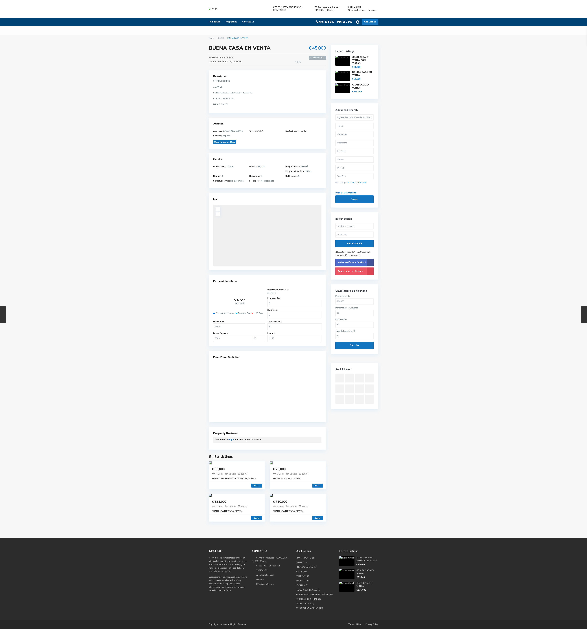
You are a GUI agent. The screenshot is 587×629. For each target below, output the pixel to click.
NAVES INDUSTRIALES (306, 590)
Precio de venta (342, 296)
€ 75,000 (279, 469)
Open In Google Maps (224, 142)
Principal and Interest (278, 289)
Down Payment (220, 333)
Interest (271, 333)
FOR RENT (301, 576)
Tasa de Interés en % (345, 331)
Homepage (214, 21)
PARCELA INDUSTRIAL (306, 599)
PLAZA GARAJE (303, 603)
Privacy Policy (371, 624)
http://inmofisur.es (265, 584)
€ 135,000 (219, 502)
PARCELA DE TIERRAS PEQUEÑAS (312, 594)
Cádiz (303, 131)
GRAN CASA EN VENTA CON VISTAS (360, 60)
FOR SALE (227, 57)
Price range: (340, 183)
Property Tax (273, 298)
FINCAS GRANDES (304, 567)
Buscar (354, 199)
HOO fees (272, 310)
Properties (231, 21)
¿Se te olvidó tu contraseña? (347, 255)
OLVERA (237, 61)
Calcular (354, 345)
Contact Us (248, 21)
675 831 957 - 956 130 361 (335, 22)
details (257, 485)
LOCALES (300, 585)
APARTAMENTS (303, 558)
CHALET (300, 562)
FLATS (299, 571)
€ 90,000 (218, 469)
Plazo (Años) (341, 320)
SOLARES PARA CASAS (307, 608)
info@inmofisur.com (265, 575)
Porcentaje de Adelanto (346, 308)
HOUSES (220, 38)
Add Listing (370, 21)
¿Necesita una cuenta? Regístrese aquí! (352, 252)
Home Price (218, 321)
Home (211, 38)
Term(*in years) (274, 321)
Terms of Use (354, 624)
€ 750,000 (280, 502)
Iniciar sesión (354, 243)
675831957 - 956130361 (268, 565)
